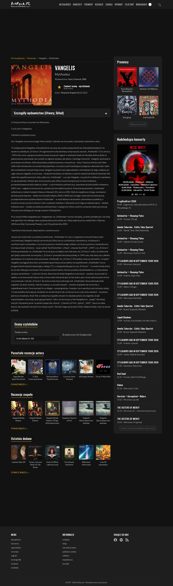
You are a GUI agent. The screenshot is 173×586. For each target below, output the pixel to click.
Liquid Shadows (124, 317)
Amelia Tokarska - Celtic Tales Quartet (135, 227)
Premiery (88, 4)
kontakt (65, 564)
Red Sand (121, 373)
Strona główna (17, 58)
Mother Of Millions (149, 89)
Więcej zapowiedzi (138, 124)
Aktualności (65, 4)
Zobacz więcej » (19, 472)
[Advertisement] (86, 31)
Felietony (129, 4)
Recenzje (99, 4)
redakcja (66, 540)
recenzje (15, 552)
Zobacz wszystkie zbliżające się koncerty (138, 428)
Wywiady (119, 4)
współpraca (67, 560)
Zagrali (109, 4)
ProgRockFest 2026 (126, 201)
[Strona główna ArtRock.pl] (21, 4)
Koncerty (77, 4)
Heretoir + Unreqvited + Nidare (131, 396)
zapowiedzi (16, 548)
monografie (16, 560)
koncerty (15, 543)
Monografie (141, 4)
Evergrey (127, 117)
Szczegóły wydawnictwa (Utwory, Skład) (39, 112)
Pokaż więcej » (18, 384)
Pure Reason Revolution (127, 90)
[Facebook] (115, 539)
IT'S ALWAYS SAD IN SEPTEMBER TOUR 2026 (137, 261)
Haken (120, 385)
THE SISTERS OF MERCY (128, 407)
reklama (65, 555)
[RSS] (127, 539)
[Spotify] (121, 539)
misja (64, 543)
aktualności (16, 540)
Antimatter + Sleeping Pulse (130, 215)
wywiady (14, 568)
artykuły (14, 564)
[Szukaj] (159, 4)
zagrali (14, 555)
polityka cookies (69, 552)
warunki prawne (69, 548)
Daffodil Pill (148, 117)
